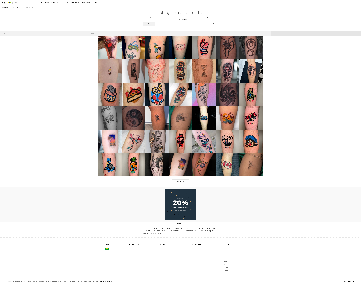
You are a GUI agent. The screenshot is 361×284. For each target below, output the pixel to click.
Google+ (226, 267)
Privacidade (162, 252)
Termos (161, 248)
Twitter (225, 264)
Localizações (86, 2)
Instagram (226, 248)
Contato (162, 258)
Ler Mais (184, 19)
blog (95, 2)
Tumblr (225, 255)
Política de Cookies (105, 281)
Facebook (226, 252)
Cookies (162, 255)
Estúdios (65, 2)
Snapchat (226, 261)
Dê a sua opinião (196, 248)
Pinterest (226, 258)
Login (129, 248)
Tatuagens (45, 2)
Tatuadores (55, 2)
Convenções (75, 2)
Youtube (226, 270)
